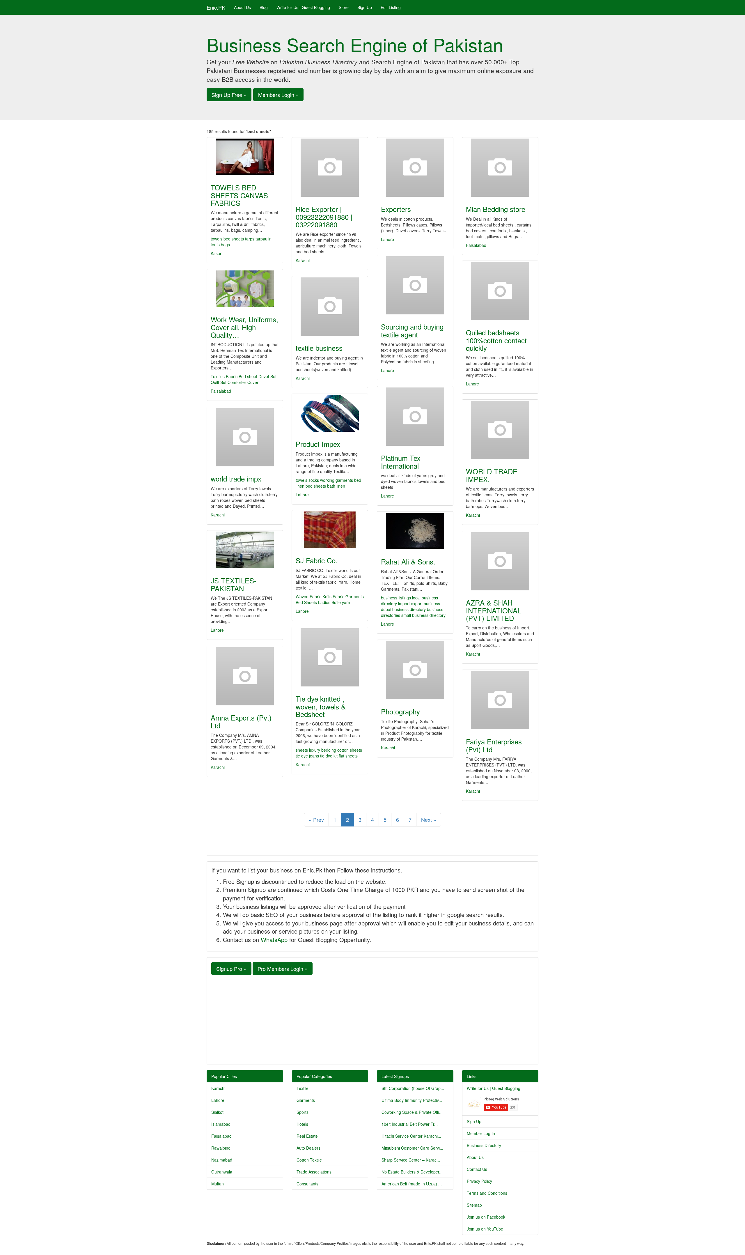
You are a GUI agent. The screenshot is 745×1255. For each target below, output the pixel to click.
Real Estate (307, 1136)
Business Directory (484, 1145)
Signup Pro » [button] (231, 968)
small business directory (423, 615)
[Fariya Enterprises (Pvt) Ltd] (500, 700)
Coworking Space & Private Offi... (412, 1112)
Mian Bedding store (495, 209)
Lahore (387, 239)
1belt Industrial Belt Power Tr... (410, 1124)
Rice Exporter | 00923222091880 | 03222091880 (324, 216)
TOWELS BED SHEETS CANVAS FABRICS (239, 195)
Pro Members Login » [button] (283, 968)
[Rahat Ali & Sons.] (415, 531)
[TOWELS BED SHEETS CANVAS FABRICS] (245, 157)
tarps (249, 239)
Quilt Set (218, 382)
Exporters (396, 209)
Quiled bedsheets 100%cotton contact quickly (496, 340)
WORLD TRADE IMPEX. (491, 475)
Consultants (307, 1184)
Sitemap (474, 1205)
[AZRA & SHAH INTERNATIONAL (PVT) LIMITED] (500, 561)
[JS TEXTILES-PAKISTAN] (245, 550)
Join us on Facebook (486, 1217)
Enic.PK (216, 7)
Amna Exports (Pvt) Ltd (241, 721)
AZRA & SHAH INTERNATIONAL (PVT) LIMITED (493, 610)
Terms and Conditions (487, 1193)
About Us (242, 7)
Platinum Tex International (401, 461)
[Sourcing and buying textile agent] (415, 285)
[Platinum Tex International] (415, 416)
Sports (302, 1112)
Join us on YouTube (485, 1229)
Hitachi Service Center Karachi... (411, 1136)
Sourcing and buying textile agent (412, 330)
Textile (302, 1088)
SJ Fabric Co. (317, 560)
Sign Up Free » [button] (229, 94)
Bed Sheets (306, 602)
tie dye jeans (308, 756)
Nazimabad (221, 1160)
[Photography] (415, 670)
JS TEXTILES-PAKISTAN (233, 584)
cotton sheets (349, 750)
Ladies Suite (329, 602)
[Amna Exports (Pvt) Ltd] (245, 676)
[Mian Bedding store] (500, 168)
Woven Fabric (308, 596)
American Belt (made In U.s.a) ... (412, 1184)
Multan (217, 1184)
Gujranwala (221, 1172)
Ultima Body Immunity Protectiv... (412, 1100)
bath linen (336, 486)
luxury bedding (323, 750)
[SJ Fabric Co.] (330, 529)
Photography (400, 711)
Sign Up (364, 7)
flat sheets (348, 756)
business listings (396, 598)
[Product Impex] (330, 413)
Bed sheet (248, 376)
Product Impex (318, 444)
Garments (354, 596)
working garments (336, 480)
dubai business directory (404, 609)
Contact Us (477, 1169)
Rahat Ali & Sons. (408, 561)
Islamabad (220, 1124)
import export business (419, 603)
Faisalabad (476, 245)
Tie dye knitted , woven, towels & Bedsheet (321, 706)
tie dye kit (329, 756)
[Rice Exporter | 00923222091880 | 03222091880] (330, 168)
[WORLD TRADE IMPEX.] (500, 430)
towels (216, 239)
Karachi (303, 260)
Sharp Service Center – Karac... (411, 1160)
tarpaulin (264, 239)
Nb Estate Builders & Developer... (412, 1172)
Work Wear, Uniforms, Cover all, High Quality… (244, 327)
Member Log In (481, 1133)
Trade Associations (314, 1172)
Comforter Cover (243, 382)
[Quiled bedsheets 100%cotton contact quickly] (500, 291)
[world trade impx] (245, 437)
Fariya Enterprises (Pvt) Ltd (494, 745)
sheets (302, 750)
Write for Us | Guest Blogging (303, 7)
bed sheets (234, 239)
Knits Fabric (333, 596)
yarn (346, 602)
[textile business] (330, 306)
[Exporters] (415, 168)
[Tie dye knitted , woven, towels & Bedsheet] (330, 657)
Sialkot (217, 1112)
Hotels (302, 1124)
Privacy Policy (479, 1181)
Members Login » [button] (278, 94)
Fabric (231, 376)
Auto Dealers (308, 1148)
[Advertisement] (372, 1019)
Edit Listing (391, 7)
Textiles (218, 376)
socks (313, 480)
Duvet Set (267, 376)
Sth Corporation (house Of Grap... (413, 1088)
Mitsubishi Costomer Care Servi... (412, 1148)
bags (225, 244)
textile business (319, 348)
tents (215, 244)
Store (344, 7)
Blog (264, 7)
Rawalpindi (221, 1148)
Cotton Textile (309, 1160)
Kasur (216, 253)
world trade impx (236, 478)
